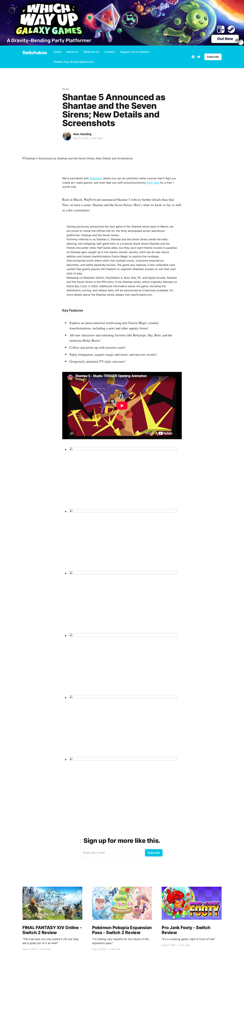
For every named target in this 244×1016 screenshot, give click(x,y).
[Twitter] (198, 56)
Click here (153, 182)
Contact (110, 52)
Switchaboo (34, 53)
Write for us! (91, 52)
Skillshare (95, 178)
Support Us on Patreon (134, 52)
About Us (72, 52)
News (65, 89)
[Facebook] (193, 56)
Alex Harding (82, 134)
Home (57, 52)
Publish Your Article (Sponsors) (74, 61)
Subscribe (213, 56)
